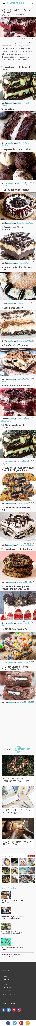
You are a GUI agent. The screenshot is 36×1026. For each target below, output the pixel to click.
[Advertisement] (18, 725)
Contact (5, 998)
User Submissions (9, 1001)
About (4, 974)
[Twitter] (15, 1023)
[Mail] (28, 1023)
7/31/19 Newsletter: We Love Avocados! (12, 949)
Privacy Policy (7, 990)
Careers (5, 977)
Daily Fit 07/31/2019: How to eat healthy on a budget (12, 933)
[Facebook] (8, 1023)
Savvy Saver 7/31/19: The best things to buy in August (13, 917)
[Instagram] (19, 1010)
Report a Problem (9, 1003)
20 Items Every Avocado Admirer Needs (11, 955)
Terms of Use (7, 987)
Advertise (5, 979)
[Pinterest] (21, 1023)
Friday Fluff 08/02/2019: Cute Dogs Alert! (12, 901)
